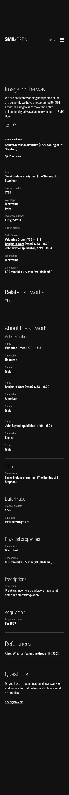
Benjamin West (14, 244)
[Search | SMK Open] (16, 40)
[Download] (8, 125)
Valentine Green (15, 239)
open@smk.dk (14, 702)
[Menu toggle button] (62, 40)
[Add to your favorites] (15, 125)
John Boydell (13, 248)
